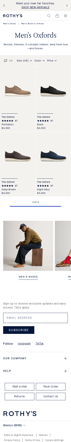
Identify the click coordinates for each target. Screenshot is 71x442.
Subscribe (19, 330)
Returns (19, 396)
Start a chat (19, 386)
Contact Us (50, 396)
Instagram (24, 343)
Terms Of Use (32, 440)
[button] (49, 15)
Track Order (50, 386)
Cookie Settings (54, 440)
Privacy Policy (12, 440)
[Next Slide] (66, 5)
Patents (43, 435)
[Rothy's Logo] (12, 15)
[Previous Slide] (4, 5)
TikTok (40, 343)
